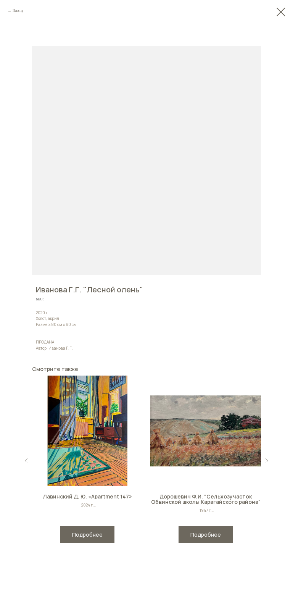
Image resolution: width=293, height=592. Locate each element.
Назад (18, 10)
